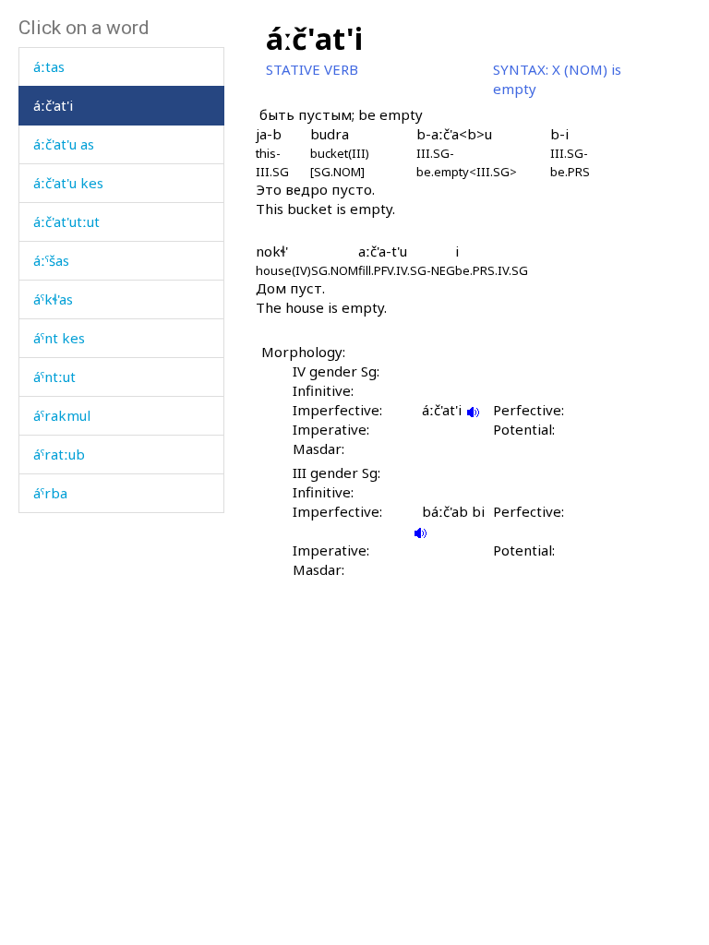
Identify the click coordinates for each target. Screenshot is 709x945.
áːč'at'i (53, 105)
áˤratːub (59, 454)
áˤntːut (54, 376)
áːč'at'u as (63, 144)
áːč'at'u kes (68, 182)
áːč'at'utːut (66, 221)
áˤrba (50, 493)
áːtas (49, 66)
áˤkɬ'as (53, 299)
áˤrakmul (61, 415)
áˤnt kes (59, 338)
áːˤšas (51, 260)
